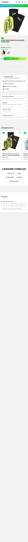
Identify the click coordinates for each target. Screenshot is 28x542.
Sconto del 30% (11, 173)
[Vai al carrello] (22, 2)
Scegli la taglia (15, 58)
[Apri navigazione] (25, 2)
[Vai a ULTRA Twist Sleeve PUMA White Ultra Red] (9, 52)
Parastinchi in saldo (14, 181)
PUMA (19, 173)
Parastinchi (19, 177)
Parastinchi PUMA (10, 177)
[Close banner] (26, 5)
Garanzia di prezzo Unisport (11, 86)
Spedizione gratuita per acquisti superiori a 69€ (15, 81)
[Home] (5, 2)
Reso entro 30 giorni (9, 83)
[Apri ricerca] (16, 2)
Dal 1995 (7, 89)
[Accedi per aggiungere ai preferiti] (2, 58)
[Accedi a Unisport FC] (19, 2)
